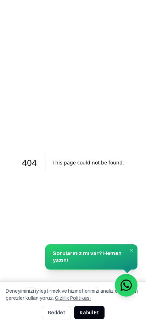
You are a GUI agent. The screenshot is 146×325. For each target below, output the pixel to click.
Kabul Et (89, 312)
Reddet (56, 312)
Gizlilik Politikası (73, 298)
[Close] (131, 250)
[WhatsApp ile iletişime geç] (126, 285)
